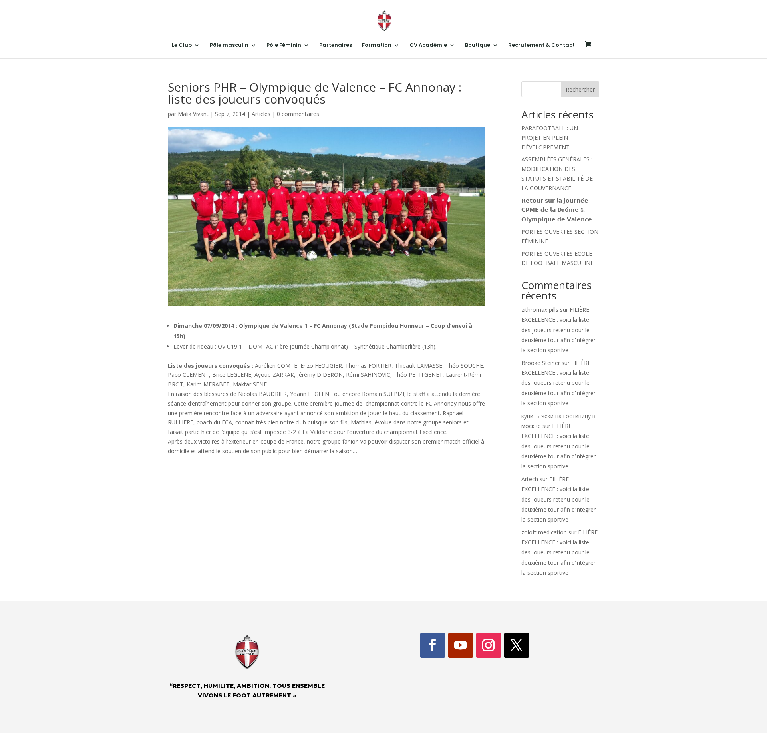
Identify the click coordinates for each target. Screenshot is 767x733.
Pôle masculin (229, 45)
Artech (529, 479)
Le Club (182, 45)
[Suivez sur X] (516, 645)
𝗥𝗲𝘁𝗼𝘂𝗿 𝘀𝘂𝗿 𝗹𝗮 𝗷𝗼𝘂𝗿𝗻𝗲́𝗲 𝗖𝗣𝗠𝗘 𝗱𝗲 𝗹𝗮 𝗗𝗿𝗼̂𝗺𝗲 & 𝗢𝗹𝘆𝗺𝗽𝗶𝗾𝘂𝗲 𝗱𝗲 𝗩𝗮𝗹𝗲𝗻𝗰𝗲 (556, 210)
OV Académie (428, 45)
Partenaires (335, 45)
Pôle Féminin (283, 45)
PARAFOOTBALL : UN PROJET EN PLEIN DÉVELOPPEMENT (549, 137)
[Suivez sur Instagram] (488, 645)
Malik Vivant (193, 114)
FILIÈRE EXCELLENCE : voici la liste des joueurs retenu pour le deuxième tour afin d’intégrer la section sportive (558, 330)
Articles (261, 114)
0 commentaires (298, 114)
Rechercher (580, 89)
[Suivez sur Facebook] (432, 645)
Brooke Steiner (540, 362)
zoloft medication (544, 532)
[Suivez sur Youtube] (460, 645)
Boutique (477, 45)
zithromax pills (539, 309)
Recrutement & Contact (541, 45)
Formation (376, 45)
